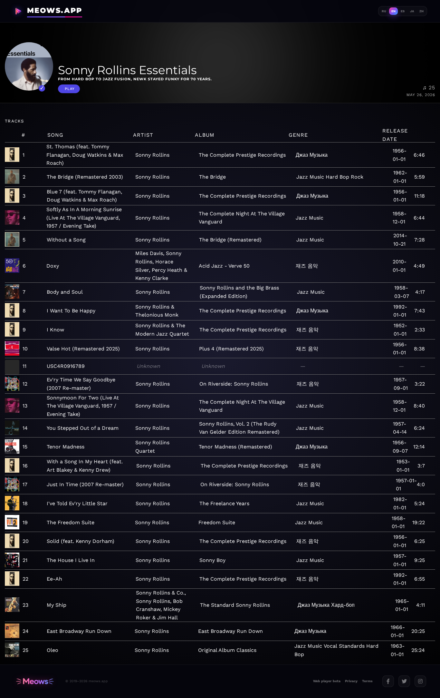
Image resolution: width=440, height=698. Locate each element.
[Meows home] (35, 681)
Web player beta (326, 681)
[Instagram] (420, 681)
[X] (404, 681)
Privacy (351, 681)
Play (70, 89)
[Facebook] (388, 681)
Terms (367, 681)
